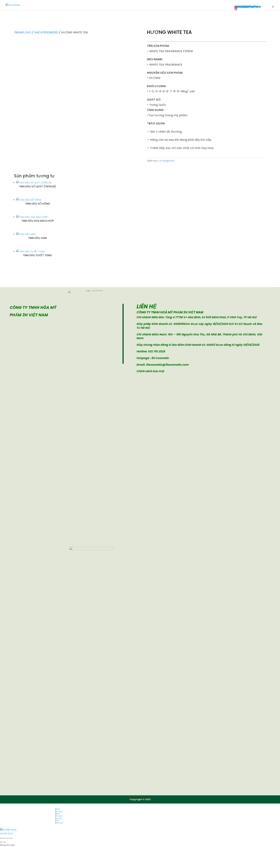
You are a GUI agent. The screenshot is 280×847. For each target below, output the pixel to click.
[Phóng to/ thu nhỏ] (1, 838)
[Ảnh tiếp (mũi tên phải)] (4, 842)
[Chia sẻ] (7, 838)
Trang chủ (22, 32)
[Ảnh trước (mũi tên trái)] (1, 842)
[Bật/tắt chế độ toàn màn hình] (4, 838)
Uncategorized (46, 32)
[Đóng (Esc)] (11, 838)
